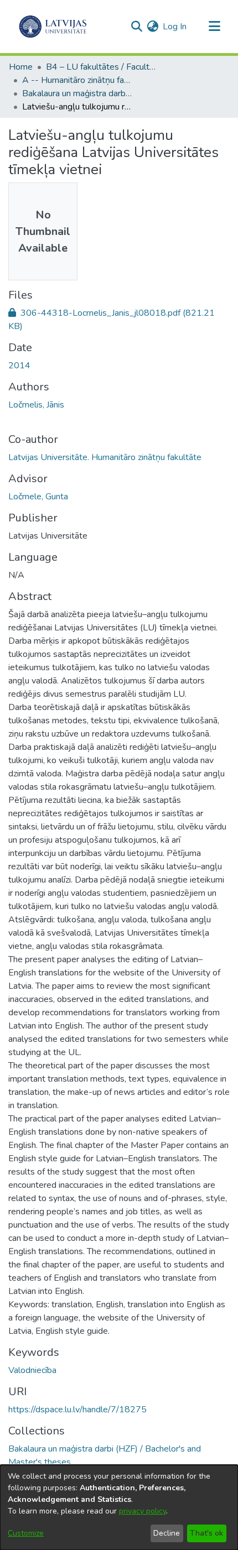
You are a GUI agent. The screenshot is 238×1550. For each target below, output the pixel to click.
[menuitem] (152, 26)
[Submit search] (136, 26)
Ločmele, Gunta (38, 496)
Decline (166, 1533)
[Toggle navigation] (214, 26)
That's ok (206, 1533)
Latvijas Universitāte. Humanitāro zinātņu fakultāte (104, 457)
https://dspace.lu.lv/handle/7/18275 (77, 1409)
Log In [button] (175, 26)
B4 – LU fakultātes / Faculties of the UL (101, 67)
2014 (19, 365)
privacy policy (142, 1511)
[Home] (52, 26)
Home (21, 67)
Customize (26, 1533)
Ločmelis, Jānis (36, 405)
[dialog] (119, 1507)
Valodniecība (32, 1370)
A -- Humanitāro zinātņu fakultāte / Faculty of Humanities (77, 80)
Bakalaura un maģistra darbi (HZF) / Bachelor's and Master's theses (77, 93)
